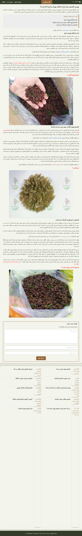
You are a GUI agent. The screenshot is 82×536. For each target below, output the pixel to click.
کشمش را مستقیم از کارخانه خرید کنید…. (66, 25)
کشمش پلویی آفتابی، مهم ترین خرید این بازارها (65, 22)
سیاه (64, 236)
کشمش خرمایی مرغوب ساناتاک (23, 378)
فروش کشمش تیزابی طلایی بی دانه (22, 369)
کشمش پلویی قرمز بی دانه (63, 369)
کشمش (61, 164)
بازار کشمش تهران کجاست (25, 408)
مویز (67, 236)
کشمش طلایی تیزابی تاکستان (62, 399)
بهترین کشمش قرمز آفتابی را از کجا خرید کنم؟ (58, 388)
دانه (60, 236)
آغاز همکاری (46, 2)
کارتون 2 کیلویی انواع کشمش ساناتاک (22, 399)
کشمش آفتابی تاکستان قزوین (24, 388)
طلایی (54, 164)
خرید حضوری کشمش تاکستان (62, 378)
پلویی (57, 164)
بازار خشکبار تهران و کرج (70, 20)
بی (62, 236)
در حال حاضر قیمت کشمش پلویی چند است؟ (58, 408)
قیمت (70, 236)
